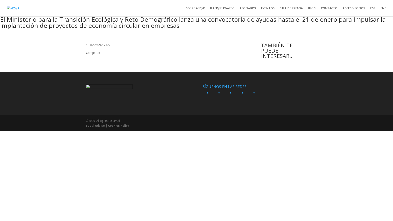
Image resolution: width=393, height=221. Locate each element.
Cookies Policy (118, 125)
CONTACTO (329, 8)
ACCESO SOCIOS (354, 8)
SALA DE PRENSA (291, 8)
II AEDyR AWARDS (222, 8)
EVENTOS (267, 8)
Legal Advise (95, 125)
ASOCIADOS (248, 8)
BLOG (312, 8)
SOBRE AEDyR (195, 8)
